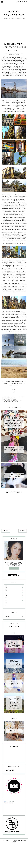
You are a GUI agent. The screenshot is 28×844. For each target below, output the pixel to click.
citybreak (14, 398)
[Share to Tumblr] (24, 397)
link (22, 275)
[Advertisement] (14, 32)
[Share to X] (19, 397)
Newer (6, 530)
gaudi (4, 399)
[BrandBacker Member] (14, 825)
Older (22, 530)
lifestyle (14, 399)
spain (9, 401)
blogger (5, 398)
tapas (12, 401)
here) (11, 66)
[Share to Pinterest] (22, 397)
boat (9, 398)
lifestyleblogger (8, 400)
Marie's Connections (7, 840)
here (4, 220)
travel (16, 401)
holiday (9, 399)
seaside (5, 401)
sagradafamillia (17, 400)
